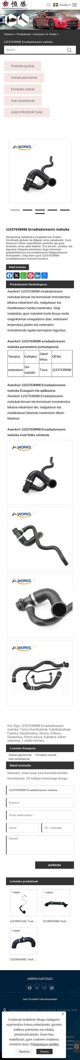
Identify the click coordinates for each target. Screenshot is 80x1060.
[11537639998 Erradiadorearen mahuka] (40, 171)
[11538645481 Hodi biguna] (24, 940)
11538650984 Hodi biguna (57, 921)
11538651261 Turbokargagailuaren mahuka (24, 921)
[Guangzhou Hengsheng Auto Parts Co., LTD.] (14, 8)
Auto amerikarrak (19, 758)
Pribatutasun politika (44, 1044)
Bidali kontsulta (17, 267)
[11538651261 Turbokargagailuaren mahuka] (24, 902)
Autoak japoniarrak (20, 754)
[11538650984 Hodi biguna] (56, 902)
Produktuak (24, 34)
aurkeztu (54, 865)
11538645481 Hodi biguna (24, 959)
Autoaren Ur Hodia (45, 34)
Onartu (44, 1051)
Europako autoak (46, 754)
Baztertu (24, 1051)
